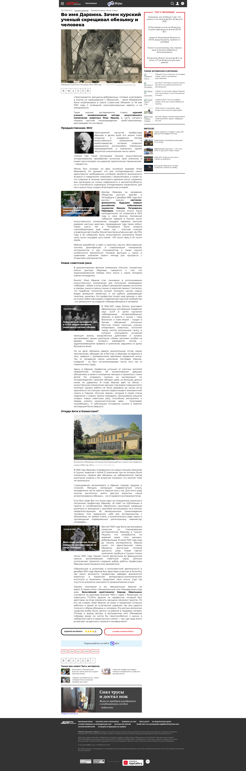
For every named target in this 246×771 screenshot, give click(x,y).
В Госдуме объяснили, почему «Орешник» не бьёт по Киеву (166, 166)
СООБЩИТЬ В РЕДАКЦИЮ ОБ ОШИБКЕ (112, 727)
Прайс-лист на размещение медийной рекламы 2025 (158, 724)
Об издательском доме (161, 722)
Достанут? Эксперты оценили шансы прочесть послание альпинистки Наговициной (170, 85)
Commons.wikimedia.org (126, 85)
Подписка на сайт (129, 722)
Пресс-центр (144, 722)
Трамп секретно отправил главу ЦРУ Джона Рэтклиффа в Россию (169, 133)
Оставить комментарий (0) (123, 631)
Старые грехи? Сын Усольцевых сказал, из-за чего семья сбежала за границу (169, 102)
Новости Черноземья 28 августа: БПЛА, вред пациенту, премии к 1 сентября (164, 40)
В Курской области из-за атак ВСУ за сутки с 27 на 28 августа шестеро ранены (164, 60)
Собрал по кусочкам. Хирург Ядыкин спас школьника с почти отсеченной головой (170, 93)
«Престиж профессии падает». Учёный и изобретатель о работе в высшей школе (126, 672)
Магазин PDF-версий (122, 724)
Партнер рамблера (113, 761)
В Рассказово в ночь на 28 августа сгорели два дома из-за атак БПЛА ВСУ (164, 29)
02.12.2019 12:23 (66, 10)
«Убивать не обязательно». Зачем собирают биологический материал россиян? (85, 680)
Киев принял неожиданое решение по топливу (168, 141)
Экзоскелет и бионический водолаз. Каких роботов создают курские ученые (85, 672)
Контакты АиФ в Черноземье (107, 722)
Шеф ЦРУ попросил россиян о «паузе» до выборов (166, 158)
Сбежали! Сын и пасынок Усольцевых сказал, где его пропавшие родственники (170, 76)
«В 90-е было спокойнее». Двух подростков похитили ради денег (168, 109)
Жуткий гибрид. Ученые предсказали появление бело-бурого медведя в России (170, 119)
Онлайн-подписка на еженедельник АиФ (94, 724)
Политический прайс (86, 727)
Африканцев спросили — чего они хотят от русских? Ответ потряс (168, 150)
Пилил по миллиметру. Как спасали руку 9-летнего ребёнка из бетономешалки (164, 50)
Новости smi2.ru (69, 713)
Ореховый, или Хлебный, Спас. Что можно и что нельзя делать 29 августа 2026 (164, 19)
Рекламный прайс (85, 722)
